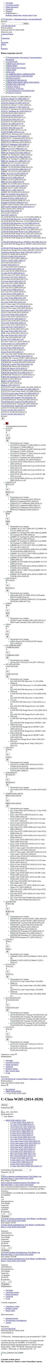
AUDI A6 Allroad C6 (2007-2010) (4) (15, 103)
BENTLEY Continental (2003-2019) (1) (16, 140)
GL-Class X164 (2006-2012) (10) (13, 298)
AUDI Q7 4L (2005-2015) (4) (12, 124)
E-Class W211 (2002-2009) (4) (12, 285)
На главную (10, 1089)
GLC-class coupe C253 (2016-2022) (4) (16, 306)
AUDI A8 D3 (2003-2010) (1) (12, 115)
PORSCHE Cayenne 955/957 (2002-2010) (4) (18, 360)
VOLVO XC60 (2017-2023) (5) (13, 410)
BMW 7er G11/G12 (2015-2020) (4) (14, 173)
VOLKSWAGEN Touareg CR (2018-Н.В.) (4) (18, 397)
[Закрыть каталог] (3, 418)
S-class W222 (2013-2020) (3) (12, 352)
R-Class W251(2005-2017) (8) (12, 339)
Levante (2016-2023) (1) (10, 265)
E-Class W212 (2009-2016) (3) (12, 290)
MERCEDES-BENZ (13, 1091)
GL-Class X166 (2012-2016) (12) (13, 302)
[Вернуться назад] (8, 435)
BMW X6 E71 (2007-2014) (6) (12, 190)
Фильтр (4, 1105)
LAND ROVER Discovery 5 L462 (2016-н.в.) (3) (20, 227)
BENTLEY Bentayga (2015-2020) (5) (15, 136)
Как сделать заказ (25, 15)
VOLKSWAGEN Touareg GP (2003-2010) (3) (18, 402)
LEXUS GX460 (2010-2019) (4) (13, 256)
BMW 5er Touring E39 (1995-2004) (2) (15, 153)
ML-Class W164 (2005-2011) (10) (13, 331)
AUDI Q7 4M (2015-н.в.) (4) (12, 128)
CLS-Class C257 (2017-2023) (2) (13, 277)
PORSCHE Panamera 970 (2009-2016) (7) (17, 373)
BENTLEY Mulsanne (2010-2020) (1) (15, 144)
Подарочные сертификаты (16, 1320)
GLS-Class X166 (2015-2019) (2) (13, 323)
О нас (35, 15)
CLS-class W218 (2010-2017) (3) (13, 281)
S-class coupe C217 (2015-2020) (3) (14, 344)
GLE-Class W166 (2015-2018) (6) (13, 314)
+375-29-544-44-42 (8, 26)
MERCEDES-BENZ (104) (16, 1120)
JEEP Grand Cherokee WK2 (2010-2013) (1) (17, 207)
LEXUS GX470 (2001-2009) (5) (13, 261)
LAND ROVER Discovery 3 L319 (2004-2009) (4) (20, 219)
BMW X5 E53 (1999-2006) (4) (12, 178)
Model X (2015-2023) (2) (10, 385)
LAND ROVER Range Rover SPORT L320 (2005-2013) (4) (23, 242)
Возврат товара (12, 15)
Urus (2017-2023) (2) (9, 215)
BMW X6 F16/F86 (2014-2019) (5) (14, 194)
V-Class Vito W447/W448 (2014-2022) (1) (17, 356)
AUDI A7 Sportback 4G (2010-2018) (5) (16, 111)
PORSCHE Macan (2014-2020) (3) (14, 368)
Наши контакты (12, 7)
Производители (12, 1318)
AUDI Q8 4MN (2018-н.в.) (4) (12, 132)
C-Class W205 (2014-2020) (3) (12, 269)
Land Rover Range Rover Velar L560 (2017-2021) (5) (21, 252)
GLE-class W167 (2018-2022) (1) (13, 319)
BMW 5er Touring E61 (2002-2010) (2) (15, 157)
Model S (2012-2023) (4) (10, 381)
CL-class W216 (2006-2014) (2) (13, 273)
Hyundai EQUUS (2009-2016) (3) (13, 198)
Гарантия (9, 9)
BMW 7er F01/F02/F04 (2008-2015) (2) (16, 169)
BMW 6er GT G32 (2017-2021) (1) (14, 165)
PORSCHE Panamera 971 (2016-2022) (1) (17, 377)
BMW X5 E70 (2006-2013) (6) (12, 182)
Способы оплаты (12, 5)
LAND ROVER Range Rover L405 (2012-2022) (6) (20, 236)
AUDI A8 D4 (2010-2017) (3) (12, 119)
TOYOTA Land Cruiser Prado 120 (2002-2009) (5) (20, 389)
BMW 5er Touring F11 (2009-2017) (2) (15, 161)
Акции (9, 11)
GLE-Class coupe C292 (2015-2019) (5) (16, 310)
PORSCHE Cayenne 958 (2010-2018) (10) (17, 364)
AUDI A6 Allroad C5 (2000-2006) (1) (15, 99)
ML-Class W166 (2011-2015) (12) (13, 335)
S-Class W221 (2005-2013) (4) (12, 348)
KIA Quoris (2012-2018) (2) (11, 211)
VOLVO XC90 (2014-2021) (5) (13, 414)
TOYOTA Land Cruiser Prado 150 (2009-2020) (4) (20, 393)
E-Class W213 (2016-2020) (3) (12, 294)
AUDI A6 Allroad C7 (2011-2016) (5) (15, 107)
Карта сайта (10, 1311)
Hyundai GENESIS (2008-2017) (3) (14, 202)
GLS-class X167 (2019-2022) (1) (13, 327)
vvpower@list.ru (7, 34)
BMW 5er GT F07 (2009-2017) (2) (14, 149)
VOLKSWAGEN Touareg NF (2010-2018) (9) (18, 406)
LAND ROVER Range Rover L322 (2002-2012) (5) (20, 231)
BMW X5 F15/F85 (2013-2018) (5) (14, 186)
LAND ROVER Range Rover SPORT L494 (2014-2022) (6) (23, 248)
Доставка (9, 3)
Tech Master (8, 1116)
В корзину (5, 1216)
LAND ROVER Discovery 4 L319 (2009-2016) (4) (20, 223)
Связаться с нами (35, 1079)
